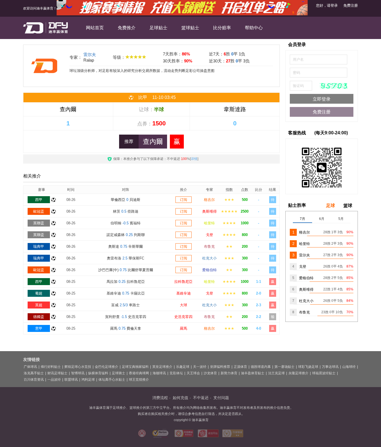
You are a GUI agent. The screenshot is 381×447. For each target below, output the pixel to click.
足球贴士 (158, 27)
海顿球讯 (159, 373)
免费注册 (350, 5)
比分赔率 (222, 27)
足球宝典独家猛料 (135, 367)
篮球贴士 (190, 27)
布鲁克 (209, 246)
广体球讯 (30, 367)
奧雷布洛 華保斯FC (125, 258)
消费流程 (160, 397)
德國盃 (38, 317)
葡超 (38, 293)
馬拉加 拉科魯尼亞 (126, 282)
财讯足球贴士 (57, 373)
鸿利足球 (88, 380)
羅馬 (183, 328)
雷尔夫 (89, 54)
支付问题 (221, 397)
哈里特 (209, 223)
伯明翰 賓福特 (125, 223)
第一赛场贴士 (284, 367)
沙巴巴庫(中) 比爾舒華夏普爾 (125, 270)
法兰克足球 (276, 373)
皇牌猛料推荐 (220, 367)
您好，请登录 (327, 5)
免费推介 (127, 27)
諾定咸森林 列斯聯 (126, 235)
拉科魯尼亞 (183, 282)
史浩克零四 (183, 317)
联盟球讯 (71, 380)
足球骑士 (118, 373)
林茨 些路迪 (125, 211)
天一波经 (199, 367)
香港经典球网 (139, 373)
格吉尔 (209, 200)
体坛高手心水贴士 (111, 380)
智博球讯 (78, 373)
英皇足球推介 (162, 367)
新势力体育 (229, 373)
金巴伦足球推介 (106, 367)
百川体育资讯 (34, 380)
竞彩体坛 (176, 373)
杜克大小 (209, 258)
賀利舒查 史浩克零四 (125, 317)
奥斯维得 (209, 211)
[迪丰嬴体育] (45, 27)
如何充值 (180, 397)
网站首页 (95, 27)
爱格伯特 (209, 270)
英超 (38, 305)
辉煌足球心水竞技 (77, 367)
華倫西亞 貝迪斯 (125, 200)
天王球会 (193, 373)
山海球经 (349, 367)
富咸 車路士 (125, 305)
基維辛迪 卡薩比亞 (126, 293)
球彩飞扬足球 (308, 367)
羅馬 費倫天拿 (125, 328)
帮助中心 (254, 27)
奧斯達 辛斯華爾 (125, 246)
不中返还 (201, 397)
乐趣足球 (182, 367)
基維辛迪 (183, 293)
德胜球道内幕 (261, 367)
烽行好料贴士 (51, 367)
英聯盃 (38, 223)
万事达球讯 (330, 367)
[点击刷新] (334, 86)
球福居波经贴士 (324, 373)
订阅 (183, 200)
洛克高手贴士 (34, 373)
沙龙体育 (210, 373)
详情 (194, 159)
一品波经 (54, 380)
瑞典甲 (38, 246)
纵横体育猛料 (98, 373)
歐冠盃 (38, 211)
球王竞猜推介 (139, 380)
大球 (183, 305)
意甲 (38, 328)
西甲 (38, 200)
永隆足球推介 (298, 373)
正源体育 (240, 367)
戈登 (209, 235)
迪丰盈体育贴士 (252, 373)
